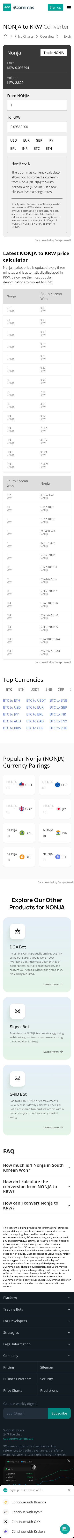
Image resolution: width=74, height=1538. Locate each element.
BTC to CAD (35, 721)
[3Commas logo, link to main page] (18, 7)
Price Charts (12, 1390)
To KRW (14, 117)
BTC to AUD (12, 721)
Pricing (8, 1367)
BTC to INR (58, 714)
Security (46, 1379)
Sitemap (46, 1367)
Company (10, 1355)
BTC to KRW (12, 728)
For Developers (15, 1321)
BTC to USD (12, 707)
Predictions (49, 1390)
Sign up (55, 7)
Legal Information (17, 1344)
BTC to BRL (34, 714)
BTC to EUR (35, 707)
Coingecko (61, 240)
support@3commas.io (18, 1439)
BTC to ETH (11, 700)
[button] (65, 1529)
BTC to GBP (58, 707)
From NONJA (18, 95)
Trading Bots (13, 1309)
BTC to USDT (36, 700)
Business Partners (17, 1379)
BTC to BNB (58, 700)
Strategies (11, 1332)
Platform (10, 1298)
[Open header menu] (69, 7)
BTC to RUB (58, 728)
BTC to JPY (11, 714)
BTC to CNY (58, 721)
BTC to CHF (34, 728)
